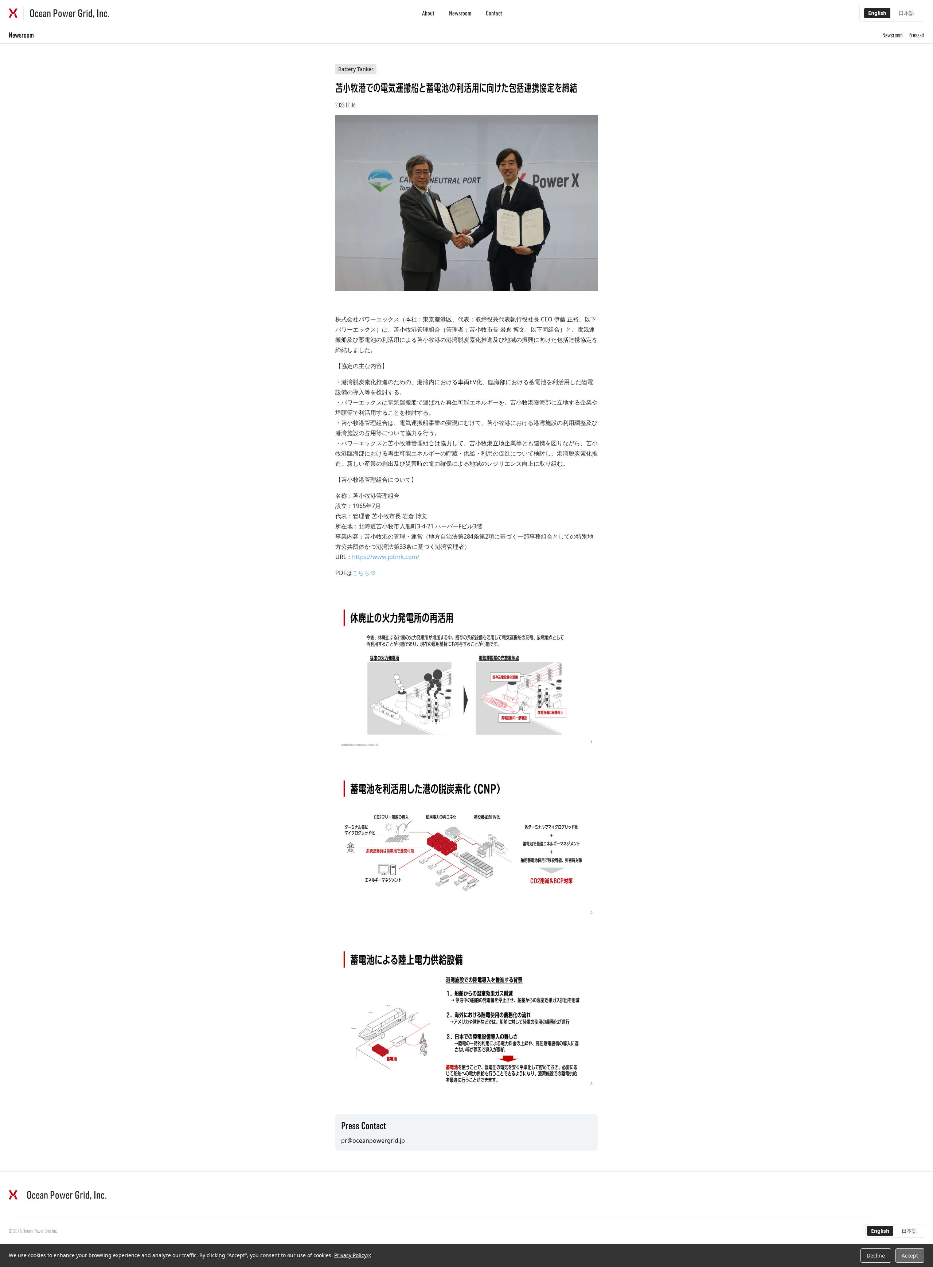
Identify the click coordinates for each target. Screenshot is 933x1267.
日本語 (906, 12)
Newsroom (460, 13)
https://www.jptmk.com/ (385, 557)
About (428, 13)
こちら (361, 573)
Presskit (916, 35)
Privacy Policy (350, 1255)
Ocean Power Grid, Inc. (70, 13)
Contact (494, 13)
